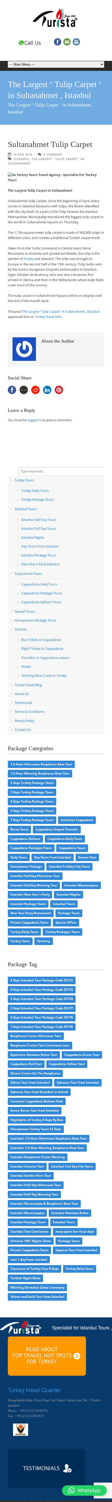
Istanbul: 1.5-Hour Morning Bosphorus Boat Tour (47, 1148)
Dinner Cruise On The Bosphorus (35, 1073)
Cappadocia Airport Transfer (56, 829)
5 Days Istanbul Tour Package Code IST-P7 (41, 1008)
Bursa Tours (19, 829)
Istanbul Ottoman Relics (70, 1213)
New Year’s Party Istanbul (40, 564)
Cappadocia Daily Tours (39, 584)
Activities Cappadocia (77, 820)
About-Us (22, 694)
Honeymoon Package (26, 866)
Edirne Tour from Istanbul (30, 1082)
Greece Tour (87, 857)
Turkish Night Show (25, 1278)
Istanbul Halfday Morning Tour (33, 885)
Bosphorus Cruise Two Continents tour (40, 1045)
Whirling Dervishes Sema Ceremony (37, 1287)
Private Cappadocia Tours (29, 922)
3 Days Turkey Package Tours (32, 792)
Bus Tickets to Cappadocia (41, 640)
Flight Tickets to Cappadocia (42, 649)
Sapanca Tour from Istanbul (76, 1250)
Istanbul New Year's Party (29, 894)
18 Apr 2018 (23, 154)
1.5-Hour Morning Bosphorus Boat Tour (40, 773)
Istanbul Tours (25, 509)
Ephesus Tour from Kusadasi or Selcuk (39, 1092)
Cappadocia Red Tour (26, 1064)
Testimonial (23, 703)
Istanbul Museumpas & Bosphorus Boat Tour (44, 1203)
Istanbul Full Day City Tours (72, 1166)
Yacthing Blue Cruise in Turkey (43, 676)
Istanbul (21, 159)
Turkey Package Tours (37, 500)
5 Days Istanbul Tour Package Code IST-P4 (41, 999)
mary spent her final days (74, 1231)
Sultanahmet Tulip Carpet (50, 144)
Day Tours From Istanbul (40, 546)
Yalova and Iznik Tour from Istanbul (37, 1297)
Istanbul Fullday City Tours (69, 866)
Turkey (29, 259)
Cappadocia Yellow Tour (67, 1064)
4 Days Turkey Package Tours (32, 801)
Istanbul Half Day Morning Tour (34, 1194)
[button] (84, 1490)
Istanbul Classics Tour (27, 1166)
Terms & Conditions (30, 712)
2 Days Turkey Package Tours (32, 783)
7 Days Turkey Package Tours (32, 820)
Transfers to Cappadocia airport (45, 658)
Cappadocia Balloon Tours (41, 602)
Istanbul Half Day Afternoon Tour (35, 1185)
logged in (35, 420)
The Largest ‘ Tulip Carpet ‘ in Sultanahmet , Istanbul (61, 312)
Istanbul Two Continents (29, 1231)
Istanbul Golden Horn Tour (30, 1175)
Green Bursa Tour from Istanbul (34, 1110)
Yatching (43, 941)
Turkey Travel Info (48, 317)
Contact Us (23, 730)
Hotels (26, 667)
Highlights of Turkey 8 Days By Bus (36, 1120)
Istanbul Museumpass (81, 885)
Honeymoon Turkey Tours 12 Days (35, 1129)
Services (21, 629)
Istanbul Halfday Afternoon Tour (35, 876)
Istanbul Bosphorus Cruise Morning (37, 1157)
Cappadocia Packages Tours (31, 848)
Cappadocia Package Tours (41, 593)
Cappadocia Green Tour (81, 1055)
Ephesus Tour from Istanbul (78, 1082)
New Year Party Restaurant (30, 913)
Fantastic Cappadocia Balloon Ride (36, 1101)
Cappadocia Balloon (25, 839)
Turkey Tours (24, 480)
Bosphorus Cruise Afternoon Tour (35, 1036)
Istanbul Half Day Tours (39, 520)
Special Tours (25, 611)
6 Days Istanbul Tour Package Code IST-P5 (41, 1017)
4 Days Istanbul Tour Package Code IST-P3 (41, 990)
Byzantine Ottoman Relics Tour (33, 1055)
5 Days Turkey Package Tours (32, 811)
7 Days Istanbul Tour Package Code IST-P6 (41, 1027)
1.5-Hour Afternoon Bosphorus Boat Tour (41, 764)
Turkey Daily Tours (35, 491)
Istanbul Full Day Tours (38, 529)
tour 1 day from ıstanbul (28, 1259)
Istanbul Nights (32, 537)
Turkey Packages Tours (62, 932)
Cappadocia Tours (28, 574)
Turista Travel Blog (28, 685)
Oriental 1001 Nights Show (30, 1241)
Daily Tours (18, 857)
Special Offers (66, 922)
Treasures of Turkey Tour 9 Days (34, 1269)
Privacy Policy (24, 721)
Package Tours (69, 913)
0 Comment (53, 154)
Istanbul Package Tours (38, 555)
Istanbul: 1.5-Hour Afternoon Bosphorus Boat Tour (48, 1138)
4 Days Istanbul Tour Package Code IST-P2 (41, 980)
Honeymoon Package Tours (35, 620)
